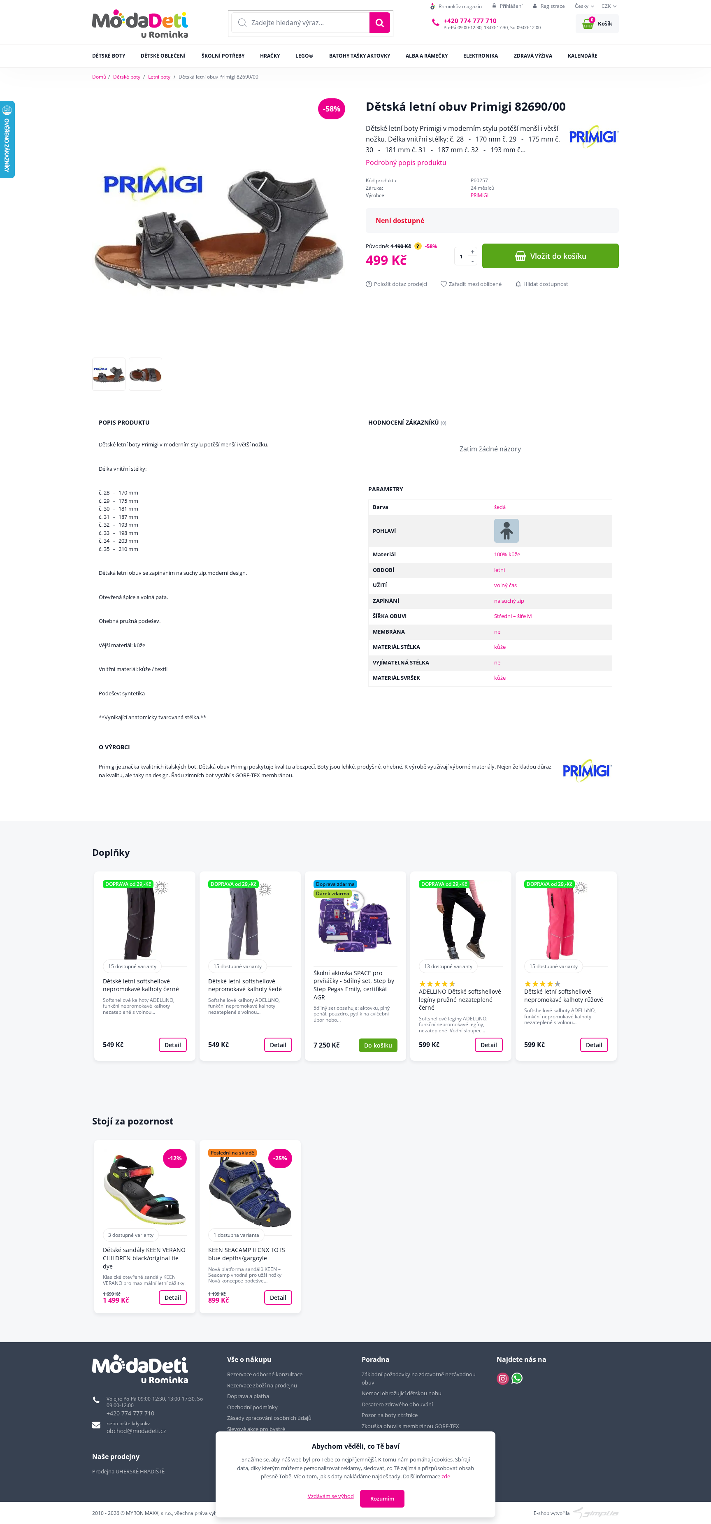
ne (497, 631)
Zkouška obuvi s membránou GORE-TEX (410, 1426)
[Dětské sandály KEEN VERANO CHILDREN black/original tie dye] (145, 1227)
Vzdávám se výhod (331, 1496)
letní (499, 570)
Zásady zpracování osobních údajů (269, 1418)
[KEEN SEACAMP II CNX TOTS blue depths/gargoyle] (250, 1227)
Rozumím (382, 1498)
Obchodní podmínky (252, 1407)
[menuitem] (456, 6)
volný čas (505, 585)
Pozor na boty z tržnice (390, 1415)
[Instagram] (503, 1379)
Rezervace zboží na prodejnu (262, 1385)
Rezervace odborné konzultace (264, 1374)
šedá (500, 507)
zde (445, 1476)
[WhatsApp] (517, 1379)
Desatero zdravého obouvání (397, 1404)
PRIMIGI (479, 195)
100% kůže (507, 554)
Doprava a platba (248, 1396)
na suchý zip (509, 600)
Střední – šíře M (513, 616)
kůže (500, 646)
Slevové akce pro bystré (256, 1429)
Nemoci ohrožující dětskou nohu (401, 1393)
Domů (99, 76)
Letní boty (159, 76)
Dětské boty (126, 76)
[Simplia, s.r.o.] (596, 1512)
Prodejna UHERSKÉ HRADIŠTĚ (128, 1471)
